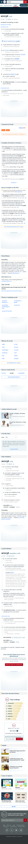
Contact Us (6, 826)
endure (7, 50)
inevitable (22, 54)
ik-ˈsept (8, 19)
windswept (4, 352)
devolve (13, 731)
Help (4, 825)
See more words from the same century (11, 291)
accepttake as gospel (17, 301)
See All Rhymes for (13, 363)
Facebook (7, 830)
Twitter (12, 830)
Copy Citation (14, 449)
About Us (9, 825)
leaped (15, 355)
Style (2, 437)
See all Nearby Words (13, 377)
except (15, 344)
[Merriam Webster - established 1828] (4, 1)
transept (16, 350)
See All (13, 806)
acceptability (21, 373)
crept (15, 352)
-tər (17, 642)
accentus (3, 373)
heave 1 (16, 273)
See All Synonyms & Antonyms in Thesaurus (14, 134)
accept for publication (4, 301)
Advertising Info (21, 825)
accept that (17, 305)
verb (10, 16)
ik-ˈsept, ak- (10, 556)
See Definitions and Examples (13, 733)
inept (3, 347)
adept (3, 344)
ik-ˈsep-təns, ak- (16, 637)
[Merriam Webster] (14, 725)
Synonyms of (6, 24)
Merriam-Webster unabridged (14, 664)
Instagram (21, 830)
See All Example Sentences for (13, 226)
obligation (12, 74)
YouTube (16, 830)
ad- (20, 271)
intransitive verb (5, 88)
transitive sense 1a (6, 281)
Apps (14, 825)
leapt (3, 358)
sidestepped (5, 350)
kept (3, 355)
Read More (19, 191)
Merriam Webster (4, 814)
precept (16, 347)
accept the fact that (7, 311)
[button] (15, 5)
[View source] (25, 197)
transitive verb (4, 27)
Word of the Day (14, 728)
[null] (17, 731)
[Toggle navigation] (1, 2)
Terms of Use (21, 826)
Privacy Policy (13, 826)
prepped (16, 358)
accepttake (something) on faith (6, 306)
